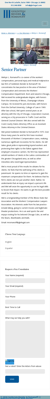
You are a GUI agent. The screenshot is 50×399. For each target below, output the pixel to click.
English (8, 241)
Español (8, 248)
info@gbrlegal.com (33, 5)
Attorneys (11, 33)
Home (4, 33)
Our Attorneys (24, 33)
